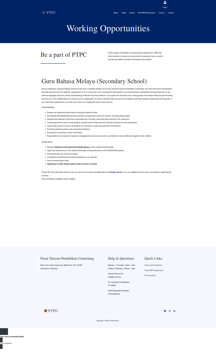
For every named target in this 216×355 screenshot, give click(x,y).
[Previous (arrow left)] (2, 354)
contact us (135, 172)
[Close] (4, 331)
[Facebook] (165, 311)
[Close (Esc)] (17, 350)
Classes (132, 12)
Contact (171, 12)
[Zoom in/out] (2, 350)
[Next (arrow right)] (7, 354)
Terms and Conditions (153, 265)
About (124, 12)
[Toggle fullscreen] (7, 350)
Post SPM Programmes (146, 12)
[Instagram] (170, 311)
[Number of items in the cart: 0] (172, 4)
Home (116, 12)
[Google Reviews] (174, 311)
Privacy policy (150, 275)
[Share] (12, 350)
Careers (162, 12)
